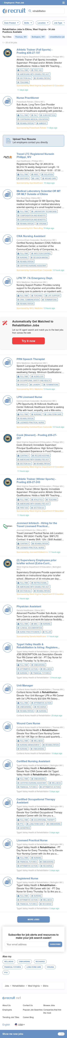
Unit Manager (25, 685)
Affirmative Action (28, 669)
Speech (23, 384)
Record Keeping (42, 455)
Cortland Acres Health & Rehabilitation (34, 689)
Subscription (49, 115)
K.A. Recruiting (23, 198)
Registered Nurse (27, 878)
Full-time (24, 70)
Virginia (42, 224)
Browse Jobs (49, 1005)
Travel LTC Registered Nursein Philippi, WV (35, 155)
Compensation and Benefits (33, 215)
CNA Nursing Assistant (31, 236)
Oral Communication (29, 300)
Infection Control (42, 253)
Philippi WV (58, 56)
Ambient (42, 123)
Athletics (38, 500)
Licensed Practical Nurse (32, 422)
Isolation (48, 174)
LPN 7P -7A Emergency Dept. (35, 278)
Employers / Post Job (14, 2)
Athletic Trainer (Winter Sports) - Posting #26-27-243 (36, 480)
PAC (35, 115)
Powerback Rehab (25, 101)
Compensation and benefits (33, 220)
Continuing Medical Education (34, 119)
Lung (37, 178)
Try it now (28, 341)
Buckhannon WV (48, 240)
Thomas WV (58, 689)
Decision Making (40, 257)
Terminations (51, 300)
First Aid (38, 70)
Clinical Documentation (31, 628)
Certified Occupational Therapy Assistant (36, 800)
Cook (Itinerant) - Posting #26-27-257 (37, 436)
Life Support (54, 295)
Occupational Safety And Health (35, 380)
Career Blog (28, 1017)
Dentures (24, 178)
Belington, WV (38, 36)
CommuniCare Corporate (28, 240)
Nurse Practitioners (30, 632)
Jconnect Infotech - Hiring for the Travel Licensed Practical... (37, 524)
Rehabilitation (43, 78)
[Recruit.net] (14, 10)
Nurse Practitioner (28, 98)
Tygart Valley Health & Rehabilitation (33, 651)
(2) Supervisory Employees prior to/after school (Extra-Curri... (36, 561)
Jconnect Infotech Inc (26, 530)
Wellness (47, 669)
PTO (21, 824)
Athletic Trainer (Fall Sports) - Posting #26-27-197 (34, 51)
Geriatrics (25, 828)
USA (20, 1024)
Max (35, 624)
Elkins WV (39, 101)
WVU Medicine (23, 282)
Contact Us (28, 1005)
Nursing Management (30, 745)
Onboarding (39, 665)
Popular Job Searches (33, 1009)
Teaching (24, 82)
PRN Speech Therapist (31, 359)
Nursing (23, 257)
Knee (36, 174)
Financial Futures (41, 673)
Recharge (41, 707)
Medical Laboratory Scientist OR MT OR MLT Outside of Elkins (39, 192)
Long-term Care (54, 414)
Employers (7, 1009)
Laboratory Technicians (45, 211)
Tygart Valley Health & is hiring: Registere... (38, 645)
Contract (24, 455)
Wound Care (50, 178)
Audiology (39, 376)
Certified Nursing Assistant (33, 266)
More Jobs (33, 919)
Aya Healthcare (23, 160)
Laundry (36, 384)
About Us (6, 1005)
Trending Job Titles (10, 1017)
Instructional (40, 583)
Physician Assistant (29, 606)
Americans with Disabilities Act (34, 74)
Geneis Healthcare (25, 610)
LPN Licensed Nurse (29, 397)
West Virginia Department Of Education (34, 56)
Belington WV (56, 651)
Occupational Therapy (44, 820)
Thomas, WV (21, 36)
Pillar (48, 632)
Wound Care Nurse (28, 723)
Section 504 (25, 78)
